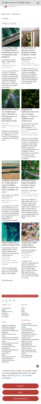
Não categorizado (26, 329)
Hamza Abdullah (26, 57)
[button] (37, 366)
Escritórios (5, 313)
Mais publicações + (7, 280)
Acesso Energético (7, 344)
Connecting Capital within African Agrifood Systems (29, 244)
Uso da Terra (5, 353)
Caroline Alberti (26, 124)
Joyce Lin (32, 125)
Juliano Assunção (7, 197)
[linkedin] (6, 301)
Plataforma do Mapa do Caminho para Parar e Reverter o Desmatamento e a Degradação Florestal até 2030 (10, 115)
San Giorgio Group (26, 355)
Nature (4, 355)
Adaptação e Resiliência (9, 65)
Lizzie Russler (5, 60)
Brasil (3, 200)
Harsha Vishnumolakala (28, 250)
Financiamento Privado (9, 356)
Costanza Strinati (32, 129)
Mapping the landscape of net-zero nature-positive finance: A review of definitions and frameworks (30, 115)
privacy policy (20, 376)
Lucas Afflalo (14, 195)
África (23, 255)
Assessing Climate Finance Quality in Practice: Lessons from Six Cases (28, 184)
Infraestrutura (6, 348)
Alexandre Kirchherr (27, 252)
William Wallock (26, 127)
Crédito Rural (6, 202)
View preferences (20, 399)
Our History (5, 316)
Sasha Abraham (7, 248)
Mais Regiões (25, 315)
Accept (20, 386)
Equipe (4, 310)
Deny (20, 392)
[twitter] (3, 300)
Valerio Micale (11, 61)
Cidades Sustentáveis (8, 360)
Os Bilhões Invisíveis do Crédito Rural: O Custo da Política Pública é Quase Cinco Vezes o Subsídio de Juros (10, 186)
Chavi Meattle (14, 253)
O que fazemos (6, 308)
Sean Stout (24, 190)
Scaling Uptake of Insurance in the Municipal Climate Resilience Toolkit (28, 51)
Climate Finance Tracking (29, 334)
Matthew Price (11, 251)
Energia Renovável (7, 358)
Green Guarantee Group (28, 350)
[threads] (14, 300)
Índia (22, 311)
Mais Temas (5, 362)
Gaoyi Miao (34, 124)
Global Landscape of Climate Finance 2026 (10, 243)
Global (4, 127)
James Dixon (5, 253)
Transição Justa (6, 351)
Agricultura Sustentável (9, 327)
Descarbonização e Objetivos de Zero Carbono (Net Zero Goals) (10, 339)
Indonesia (24, 313)
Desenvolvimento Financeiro (10, 343)
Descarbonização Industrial (10, 350)
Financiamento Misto (8, 329)
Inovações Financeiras (8, 346)
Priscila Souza (6, 195)
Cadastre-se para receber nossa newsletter (20, 296)
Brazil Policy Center (7, 125)
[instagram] (10, 300)
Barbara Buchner (8, 255)
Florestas (16, 125)
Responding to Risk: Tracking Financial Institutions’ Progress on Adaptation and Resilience (10, 52)
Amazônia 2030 (26, 323)
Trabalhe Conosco (7, 311)
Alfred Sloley (25, 125)
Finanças (36, 65)
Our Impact (5, 315)
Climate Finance (7, 67)
